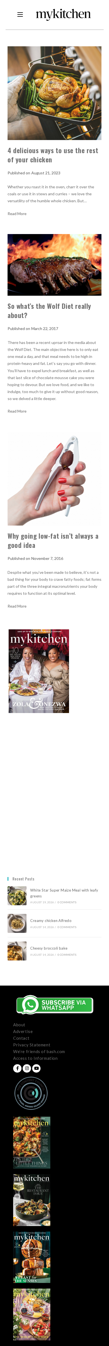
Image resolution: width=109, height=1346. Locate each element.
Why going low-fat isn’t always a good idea (53, 540)
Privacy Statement (31, 1044)
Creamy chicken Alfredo (51, 920)
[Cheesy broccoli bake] (17, 951)
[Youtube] (36, 1068)
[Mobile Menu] (20, 14)
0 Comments (67, 902)
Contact (21, 1038)
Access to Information (35, 1058)
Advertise (23, 1031)
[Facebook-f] (17, 1068)
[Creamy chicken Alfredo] (17, 923)
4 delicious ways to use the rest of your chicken (53, 155)
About (19, 1024)
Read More (17, 214)
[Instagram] (27, 1068)
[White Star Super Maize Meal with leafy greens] (17, 895)
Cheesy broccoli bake (49, 948)
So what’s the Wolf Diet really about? (49, 310)
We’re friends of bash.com (39, 1051)
